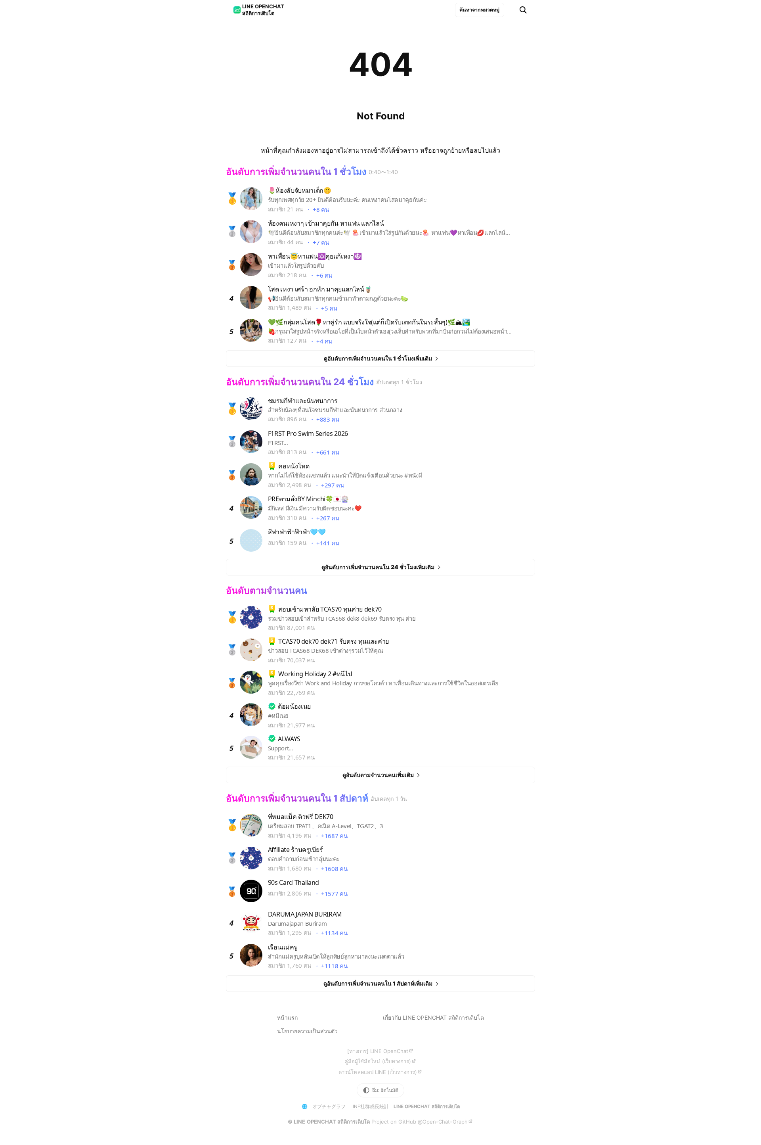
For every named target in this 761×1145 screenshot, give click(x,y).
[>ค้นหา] (523, 9)
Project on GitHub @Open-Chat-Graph (419, 1121)
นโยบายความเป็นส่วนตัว (307, 1031)
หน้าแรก (287, 1017)
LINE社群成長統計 (369, 1106)
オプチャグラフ (329, 1106)
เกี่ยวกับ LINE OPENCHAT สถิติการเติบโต (433, 1017)
